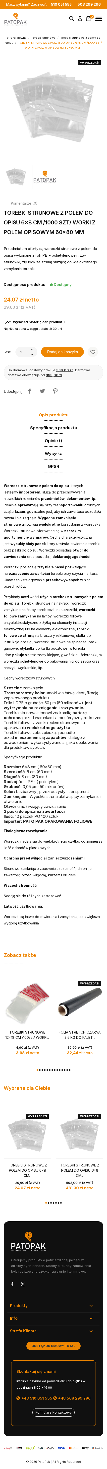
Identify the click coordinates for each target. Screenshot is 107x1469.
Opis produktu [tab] (53, 414)
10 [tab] (59, 1070)
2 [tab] (40, 1070)
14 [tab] (69, 1070)
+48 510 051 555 (36, 1398)
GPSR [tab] (53, 466)
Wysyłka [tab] (53, 453)
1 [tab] (37, 1070)
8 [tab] (54, 1070)
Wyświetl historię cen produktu (35, 322)
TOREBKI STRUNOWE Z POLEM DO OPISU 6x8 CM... (27, 1170)
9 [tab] (57, 1070)
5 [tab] (47, 1070)
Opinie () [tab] (53, 440)
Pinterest (55, 391)
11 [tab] (62, 1070)
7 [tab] (52, 1070)
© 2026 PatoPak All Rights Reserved (53, 1462)
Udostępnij (29, 391)
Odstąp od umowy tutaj (53, 1346)
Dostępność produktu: (24, 284)
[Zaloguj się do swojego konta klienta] (80, 19)
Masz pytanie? (39, 4)
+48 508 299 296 (74, 1398)
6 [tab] (50, 1070)
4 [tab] (45, 1070)
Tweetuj (42, 391)
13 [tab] (67, 1070)
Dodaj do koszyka (62, 351)
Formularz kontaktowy (54, 1412)
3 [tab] (42, 1070)
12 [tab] (64, 1070)
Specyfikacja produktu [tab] (53, 427)
